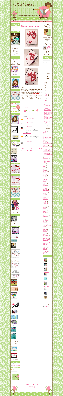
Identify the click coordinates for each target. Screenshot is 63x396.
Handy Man (44, 198)
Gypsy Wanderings (45, 197)
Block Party (44, 169)
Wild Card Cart (45, 249)
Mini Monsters (45, 212)
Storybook (44, 237)
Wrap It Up (44, 252)
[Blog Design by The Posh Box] (15, 379)
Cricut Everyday (45, 180)
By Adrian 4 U (45, 291)
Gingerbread (44, 193)
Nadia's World (29, 141)
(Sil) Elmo (44, 135)
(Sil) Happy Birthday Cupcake (47, 137)
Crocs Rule (44, 181)
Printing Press (45, 222)
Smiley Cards (45, 230)
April (45, 101)
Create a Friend (45, 179)
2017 (44, 88)
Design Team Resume (37, 21)
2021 (44, 85)
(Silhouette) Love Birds (46, 153)
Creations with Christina (47, 300)
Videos (22, 21)
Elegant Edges (45, 185)
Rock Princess (45, 224)
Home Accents (45, 202)
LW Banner (44, 208)
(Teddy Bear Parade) (46, 158)
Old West (44, 214)
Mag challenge (46, 103)
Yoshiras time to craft (30, 118)
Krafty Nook (44, 207)
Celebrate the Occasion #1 (48, 117)
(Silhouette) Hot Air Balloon (46, 152)
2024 (44, 82)
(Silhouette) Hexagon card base (47, 151)
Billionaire (44, 167)
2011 (44, 93)
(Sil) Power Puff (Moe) (46, 142)
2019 (44, 86)
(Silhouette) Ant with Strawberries (47, 146)
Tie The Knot (45, 244)
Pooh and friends (45, 220)
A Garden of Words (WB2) (46, 161)
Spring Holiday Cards (46, 235)
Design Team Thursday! (47, 104)
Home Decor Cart (45, 203)
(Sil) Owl (44, 140)
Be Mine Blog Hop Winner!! (48, 113)
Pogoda (44, 219)
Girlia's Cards (45, 267)
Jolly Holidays (45, 205)
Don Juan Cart (45, 182)
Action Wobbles (46, 281)
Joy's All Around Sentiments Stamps (27, 100)
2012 (44, 92)
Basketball (44, 164)
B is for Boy (44, 162)
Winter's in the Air (45, 251)
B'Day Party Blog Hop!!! (47, 109)
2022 (44, 84)
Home (18, 21)
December (46, 94)
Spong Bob (44, 234)
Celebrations (44, 175)
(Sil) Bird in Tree (45, 133)
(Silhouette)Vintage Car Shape (47, 156)
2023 (44, 83)
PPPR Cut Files (45, 216)
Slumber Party (45, 229)
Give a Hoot (44, 194)
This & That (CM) (45, 243)
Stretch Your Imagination (46, 239)
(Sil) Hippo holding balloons (46, 138)
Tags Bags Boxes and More (47, 242)
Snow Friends (45, 231)
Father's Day (45, 187)
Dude (44, 184)
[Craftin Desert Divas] (15, 233)
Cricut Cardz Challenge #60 (48, 120)
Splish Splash (45, 233)
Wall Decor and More (46, 246)
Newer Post (22, 148)
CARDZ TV (45, 262)
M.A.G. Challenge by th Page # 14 (47, 110)
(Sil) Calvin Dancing (45, 134)
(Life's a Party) (45, 131)
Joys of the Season (45, 206)
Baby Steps (44, 163)
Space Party (44, 232)
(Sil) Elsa (44, 136)
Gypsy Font (44, 196)
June (45, 99)
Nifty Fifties (44, 213)
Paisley (44, 217)
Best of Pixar (44, 166)
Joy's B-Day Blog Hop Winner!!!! (47, 105)
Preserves (44, 221)
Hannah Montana (45, 199)
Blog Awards (31, 21)
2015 (44, 90)
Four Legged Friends (46, 190)
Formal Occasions (45, 189)
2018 (44, 87)
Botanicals (44, 170)
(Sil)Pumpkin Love (45, 145)
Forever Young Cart (45, 188)
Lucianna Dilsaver (29, 122)
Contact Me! (44, 21)
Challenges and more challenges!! (47, 108)
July (45, 98)
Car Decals (44, 172)
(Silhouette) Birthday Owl (46, 148)
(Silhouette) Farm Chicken (46, 150)
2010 (44, 123)
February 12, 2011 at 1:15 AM (27, 133)
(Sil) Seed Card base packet (47, 143)
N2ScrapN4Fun (29, 126)
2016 (44, 89)
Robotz (44, 223)
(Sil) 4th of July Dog (45, 132)
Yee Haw (44, 253)
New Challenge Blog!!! (47, 121)
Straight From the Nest (46, 238)
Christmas (44, 176)
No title (45, 111)
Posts (13, 369)
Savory (44, 226)
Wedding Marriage (45, 247)
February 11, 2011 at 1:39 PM (27, 120)
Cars (43, 173)
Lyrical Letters (45, 210)
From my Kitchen (45, 192)
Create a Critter (45, 178)
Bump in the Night (45, 171)
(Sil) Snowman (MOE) (46, 144)
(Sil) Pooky (44, 141)
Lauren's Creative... (46, 286)
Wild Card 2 (44, 248)
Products (26, 21)
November (46, 95)
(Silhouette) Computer (46, 149)
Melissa (24, 107)
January (46, 122)
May (45, 100)
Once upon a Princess (46, 215)
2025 (44, 81)
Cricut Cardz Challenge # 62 (48, 112)
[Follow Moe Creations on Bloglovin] (14, 27)
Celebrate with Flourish (46, 174)
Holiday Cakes (45, 201)
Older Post (40, 148)
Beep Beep (44, 165)
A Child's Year (45, 160)
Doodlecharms (45, 183)
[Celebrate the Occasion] (14, 132)
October (46, 96)
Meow (44, 211)
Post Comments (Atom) (28, 150)
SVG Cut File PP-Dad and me (47, 225)
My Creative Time (46, 272)
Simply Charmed (45, 228)
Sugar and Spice (45, 240)
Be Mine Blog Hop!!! (47, 114)
